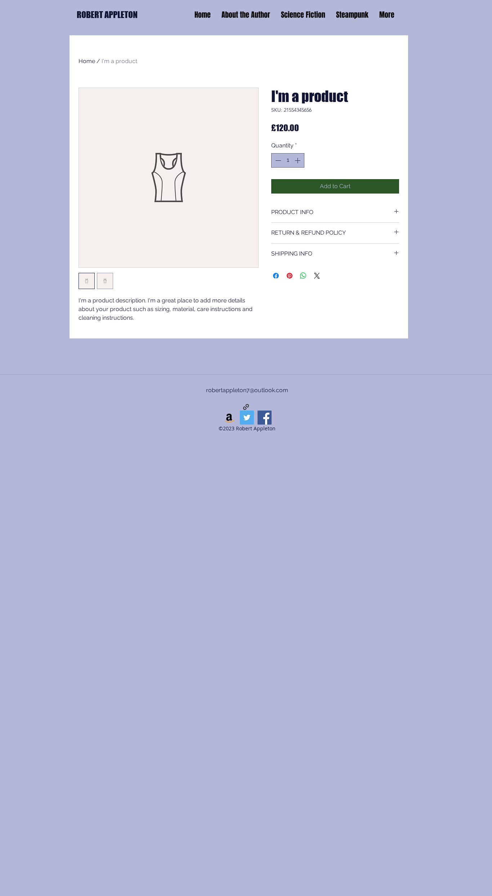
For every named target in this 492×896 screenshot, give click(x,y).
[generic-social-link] (246, 407)
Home (87, 61)
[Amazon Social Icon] (229, 418)
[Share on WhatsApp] (303, 275)
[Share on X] (317, 275)
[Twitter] (247, 418)
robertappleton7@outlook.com (247, 390)
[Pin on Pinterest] (289, 275)
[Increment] (298, 160)
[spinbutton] (287, 160)
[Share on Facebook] (276, 275)
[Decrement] (277, 160)
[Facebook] (265, 418)
